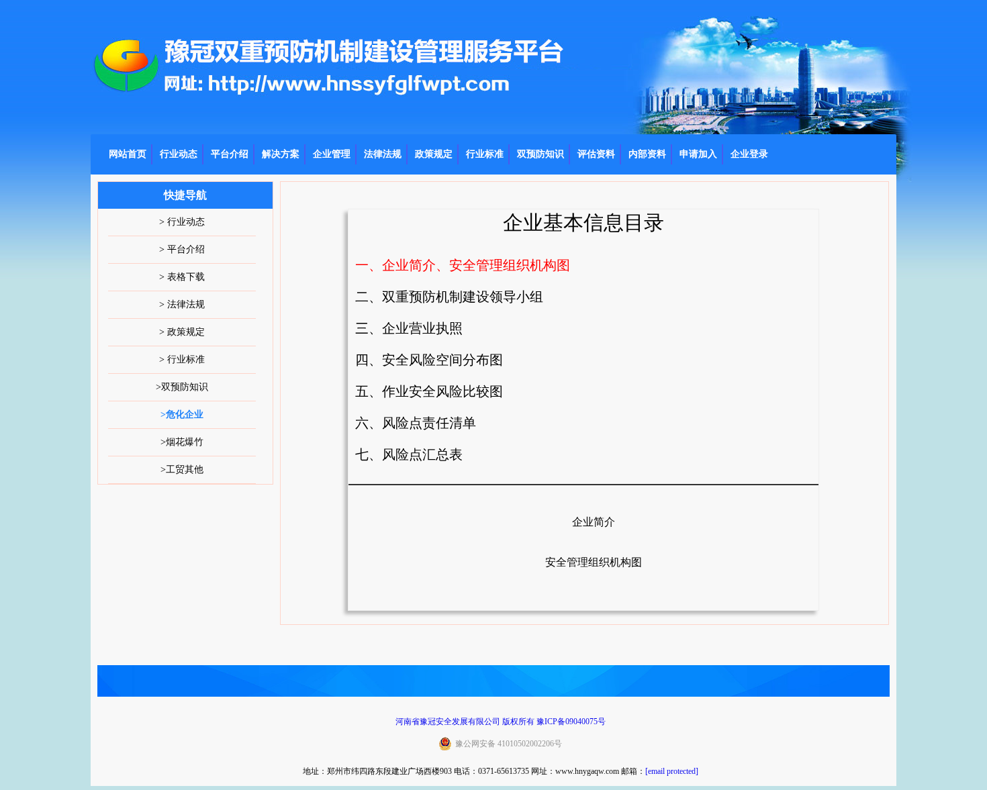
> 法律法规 (182, 304)
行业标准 (485, 154)
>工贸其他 (181, 469)
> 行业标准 (182, 359)
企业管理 (331, 154)
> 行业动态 (182, 222)
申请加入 (698, 154)
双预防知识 (540, 154)
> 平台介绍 (182, 249)
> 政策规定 (182, 332)
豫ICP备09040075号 (571, 721)
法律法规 (383, 154)
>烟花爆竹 (181, 442)
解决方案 (280, 154)
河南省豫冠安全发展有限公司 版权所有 (464, 721)
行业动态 (178, 154)
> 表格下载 (182, 277)
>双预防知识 (182, 387)
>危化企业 (181, 414)
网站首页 (127, 154)
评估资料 (596, 154)
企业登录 (749, 154)
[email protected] (671, 771)
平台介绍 (229, 154)
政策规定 (434, 154)
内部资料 (647, 154)
